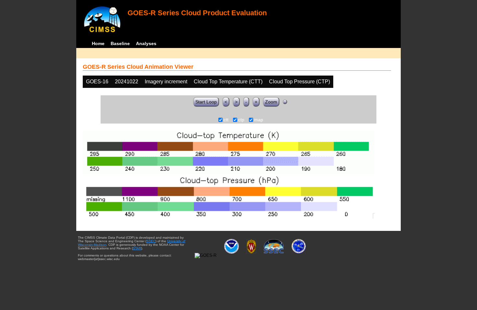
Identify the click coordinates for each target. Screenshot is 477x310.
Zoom (271, 101)
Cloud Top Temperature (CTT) (228, 81)
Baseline (120, 43)
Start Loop (206, 101)
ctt (226, 120)
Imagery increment (166, 81)
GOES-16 (97, 81)
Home (98, 43)
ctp (241, 120)
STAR (137, 248)
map (258, 120)
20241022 (126, 81)
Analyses (146, 43)
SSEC (150, 241)
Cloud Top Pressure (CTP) (299, 81)
